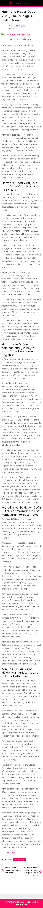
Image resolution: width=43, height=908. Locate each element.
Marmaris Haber (8, 852)
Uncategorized (19, 859)
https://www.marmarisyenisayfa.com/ (18, 45)
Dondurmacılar (21, 3)
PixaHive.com (21, 905)
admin (13, 28)
